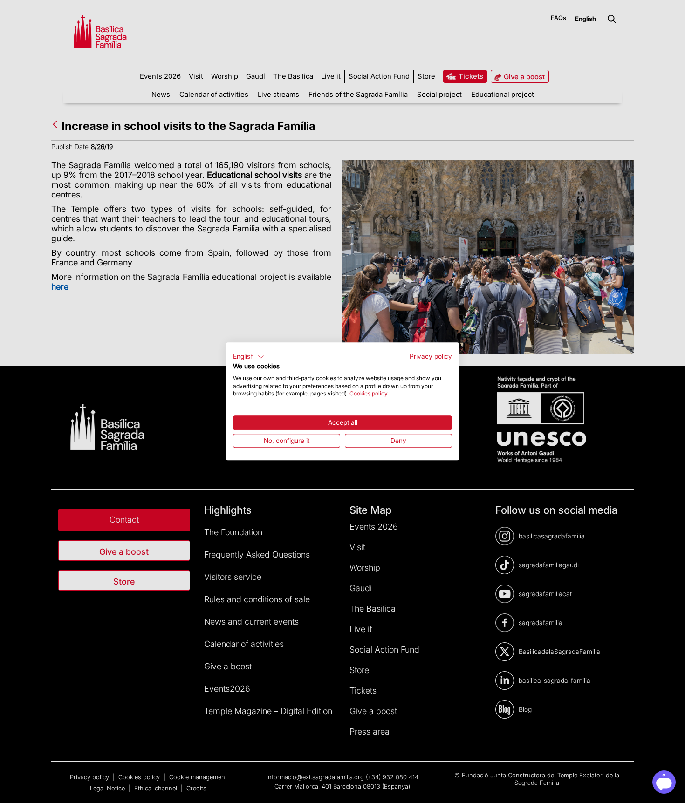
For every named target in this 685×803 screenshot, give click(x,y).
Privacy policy (431, 356)
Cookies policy (368, 393)
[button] (248, 356)
